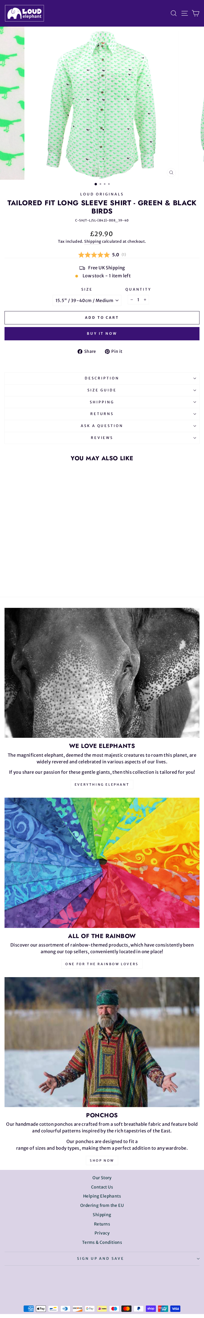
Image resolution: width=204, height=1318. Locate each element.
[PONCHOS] (102, 1042)
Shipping (92, 241)
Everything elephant (102, 784)
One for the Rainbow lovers (102, 964)
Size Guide (102, 390)
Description (102, 378)
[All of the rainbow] (102, 863)
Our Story (102, 1177)
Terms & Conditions (102, 1242)
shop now (102, 1160)
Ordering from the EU (102, 1205)
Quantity (138, 289)
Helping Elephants (102, 1196)
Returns (102, 414)
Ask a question (102, 426)
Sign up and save (101, 1258)
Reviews (102, 438)
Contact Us (102, 1187)
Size (87, 289)
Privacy (102, 1233)
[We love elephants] (102, 673)
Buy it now (102, 333)
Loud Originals (102, 194)
